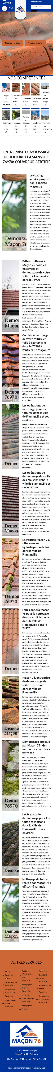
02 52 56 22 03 (16, 1059)
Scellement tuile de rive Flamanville (45, 989)
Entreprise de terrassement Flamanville (10, 993)
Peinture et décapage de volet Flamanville (26, 976)
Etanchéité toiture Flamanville (43, 978)
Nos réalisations (12, 43)
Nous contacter (35, 43)
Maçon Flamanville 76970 (9, 975)
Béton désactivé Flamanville (11, 984)
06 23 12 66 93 (37, 1059)
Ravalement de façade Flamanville (10, 1003)
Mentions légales (39, 1068)
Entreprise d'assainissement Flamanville (28, 998)
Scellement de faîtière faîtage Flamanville (44, 999)
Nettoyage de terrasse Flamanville (27, 988)
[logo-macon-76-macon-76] (26, 1035)
